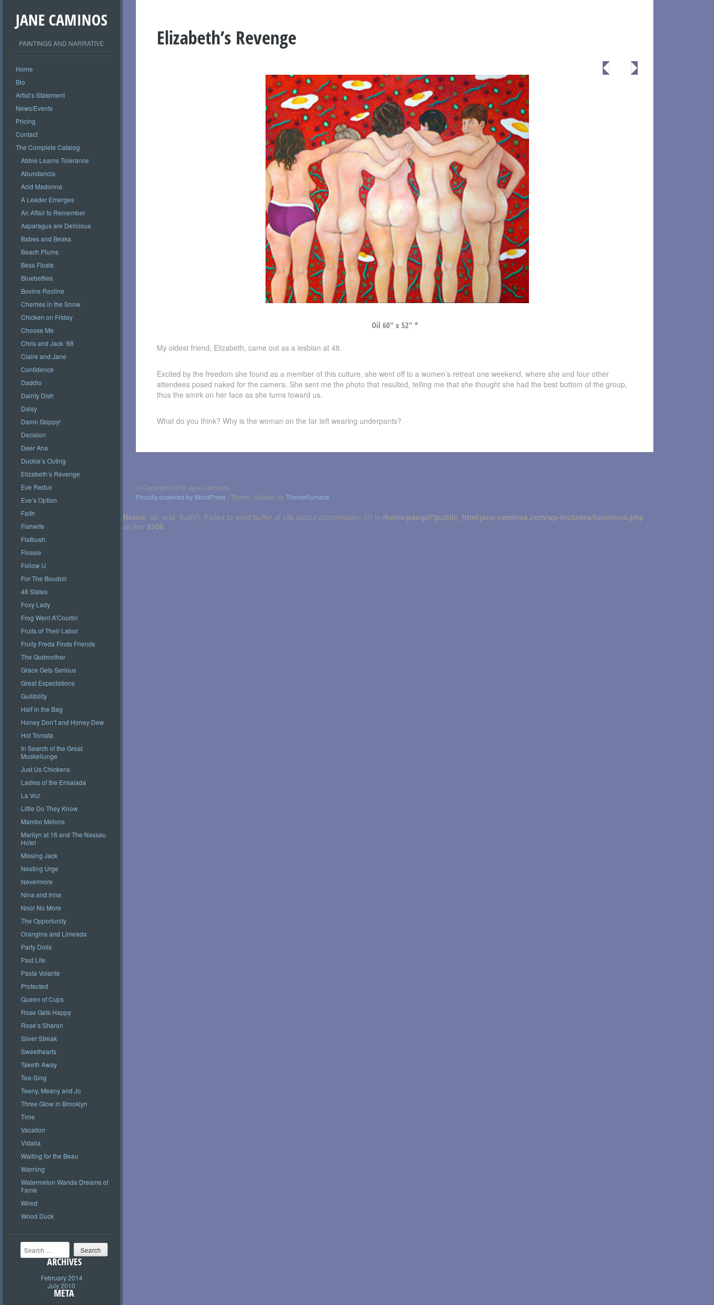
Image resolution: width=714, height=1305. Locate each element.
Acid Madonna (41, 186)
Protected (34, 985)
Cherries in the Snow (50, 303)
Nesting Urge (40, 868)
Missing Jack (39, 855)
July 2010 (61, 1285)
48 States (34, 591)
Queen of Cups (42, 999)
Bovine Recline (42, 290)
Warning (33, 1168)
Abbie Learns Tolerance (55, 160)
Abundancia (38, 173)
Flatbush (33, 539)
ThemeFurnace (307, 496)
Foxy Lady (35, 604)
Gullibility (34, 695)
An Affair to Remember (53, 212)
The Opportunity (43, 920)
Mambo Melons (43, 821)
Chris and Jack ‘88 (47, 343)
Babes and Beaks (46, 238)
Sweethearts (38, 1051)
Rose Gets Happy (46, 1012)
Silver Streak (39, 1038)
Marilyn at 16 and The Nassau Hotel (63, 838)
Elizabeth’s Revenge (50, 473)
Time (28, 1116)
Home (24, 68)
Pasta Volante (40, 972)
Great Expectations (48, 682)
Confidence (37, 369)
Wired (29, 1202)
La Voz (30, 795)
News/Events (34, 107)
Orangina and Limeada (54, 933)
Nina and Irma (41, 894)
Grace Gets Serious (48, 669)
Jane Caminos (61, 19)
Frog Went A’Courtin (49, 617)
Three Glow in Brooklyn (54, 1103)
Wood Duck (37, 1215)
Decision (33, 434)
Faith (28, 513)
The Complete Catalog (48, 147)
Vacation (33, 1129)
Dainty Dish (37, 395)
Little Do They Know (49, 808)
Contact (27, 134)
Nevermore (37, 881)
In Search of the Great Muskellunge (52, 752)
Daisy (29, 408)
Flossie (31, 552)
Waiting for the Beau (49, 1155)
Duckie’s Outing (43, 460)
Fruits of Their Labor (49, 630)
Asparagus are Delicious (56, 225)
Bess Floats (37, 264)
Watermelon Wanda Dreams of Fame (64, 1185)
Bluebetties (37, 277)
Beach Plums (40, 251)
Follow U (33, 565)
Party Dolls (36, 946)
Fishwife (32, 526)
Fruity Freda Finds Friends (58, 643)
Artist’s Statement (40, 94)
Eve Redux (36, 486)
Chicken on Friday (47, 317)
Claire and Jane (43, 356)
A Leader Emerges (47, 199)
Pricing (26, 121)
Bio (20, 81)
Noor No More (41, 907)
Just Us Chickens (45, 769)
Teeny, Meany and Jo (51, 1090)
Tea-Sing (34, 1077)
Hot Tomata (37, 735)
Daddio (31, 382)
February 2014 (62, 1277)
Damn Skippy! (41, 421)
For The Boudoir (44, 578)
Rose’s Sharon (42, 1025)
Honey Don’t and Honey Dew (62, 722)
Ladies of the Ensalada (53, 782)
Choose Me (37, 330)
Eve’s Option (39, 499)
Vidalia (31, 1142)
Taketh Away (39, 1064)
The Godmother (43, 656)
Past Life (33, 959)
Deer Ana (34, 447)
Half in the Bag (42, 709)
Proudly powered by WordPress (181, 496)
